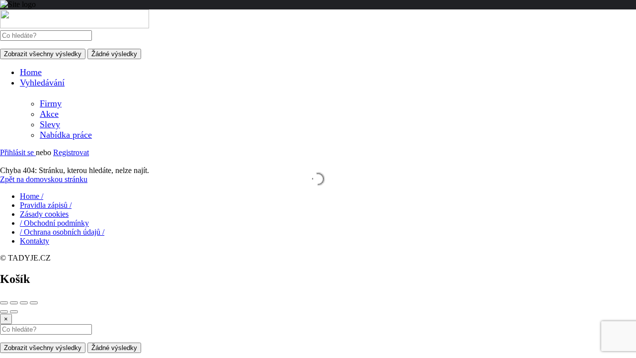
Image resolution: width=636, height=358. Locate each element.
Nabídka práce (66, 135)
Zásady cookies (44, 214)
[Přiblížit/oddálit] (34, 302)
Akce (49, 114)
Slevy (50, 124)
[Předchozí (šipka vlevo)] (4, 311)
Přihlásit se (18, 152)
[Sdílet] (14, 302)
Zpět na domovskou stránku (43, 179)
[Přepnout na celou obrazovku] (24, 302)
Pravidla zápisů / (46, 205)
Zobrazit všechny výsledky (42, 54)
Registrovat (71, 152)
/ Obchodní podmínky (54, 223)
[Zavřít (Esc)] (4, 302)
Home (31, 72)
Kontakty (34, 241)
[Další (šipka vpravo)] (14, 311)
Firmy (51, 103)
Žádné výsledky (114, 54)
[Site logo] (74, 25)
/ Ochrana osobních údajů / (62, 232)
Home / (31, 196)
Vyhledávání (42, 83)
